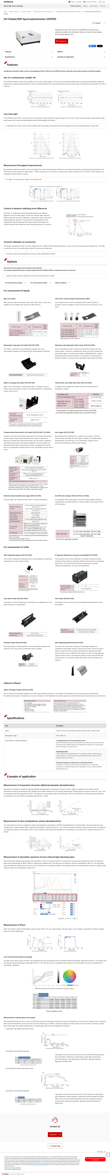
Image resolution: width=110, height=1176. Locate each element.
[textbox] (99, 23)
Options (60, 52)
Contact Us (62, 41)
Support (85, 6)
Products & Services (75, 6)
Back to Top (100, 1151)
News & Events (94, 6)
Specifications (10, 57)
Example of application (65, 57)
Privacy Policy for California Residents (12, 1169)
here (22, 1160)
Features (8, 52)
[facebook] (92, 46)
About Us (102, 6)
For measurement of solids (38, 283)
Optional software (61, 283)
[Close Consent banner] (108, 1155)
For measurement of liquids (13, 283)
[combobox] (98, 23)
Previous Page (55, 1146)
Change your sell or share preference (12, 1167)
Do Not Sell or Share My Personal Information (38, 1164)
